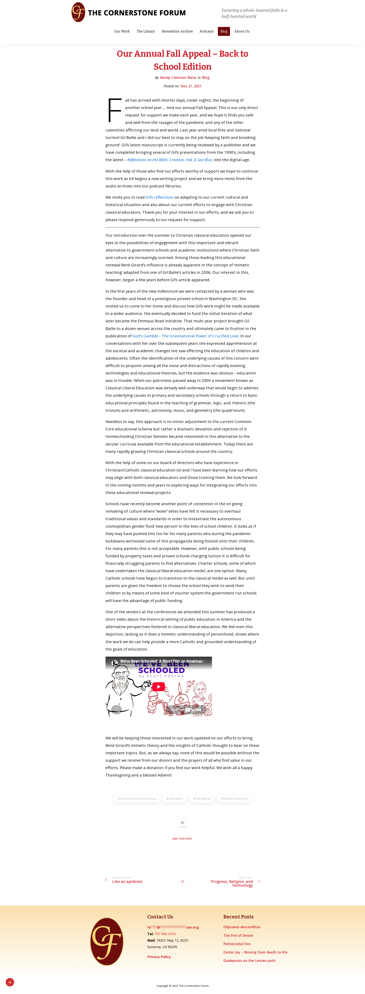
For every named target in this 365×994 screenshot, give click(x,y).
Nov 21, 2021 (191, 86)
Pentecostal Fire (237, 943)
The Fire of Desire (238, 935)
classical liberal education (138, 799)
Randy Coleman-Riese (178, 77)
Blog (224, 31)
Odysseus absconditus (241, 927)
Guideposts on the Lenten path (249, 960)
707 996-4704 (165, 934)
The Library (145, 31)
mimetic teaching (235, 799)
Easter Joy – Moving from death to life (255, 952)
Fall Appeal (202, 799)
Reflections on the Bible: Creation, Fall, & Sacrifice (169, 159)
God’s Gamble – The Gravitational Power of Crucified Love (185, 336)
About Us (241, 31)
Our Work (122, 31)
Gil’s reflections (160, 197)
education (175, 799)
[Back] (182, 881)
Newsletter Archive (177, 31)
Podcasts (207, 31)
